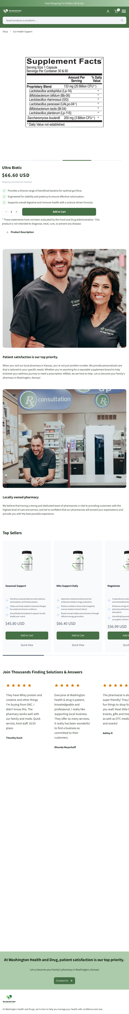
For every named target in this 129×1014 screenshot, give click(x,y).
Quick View (27, 645)
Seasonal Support (15, 586)
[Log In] (108, 11)
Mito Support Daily (67, 586)
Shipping (6, 182)
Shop (5, 31)
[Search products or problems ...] (122, 20)
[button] (46, 160)
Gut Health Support (22, 31)
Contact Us (62, 980)
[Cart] (116, 11)
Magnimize (114, 586)
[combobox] (64, 20)
